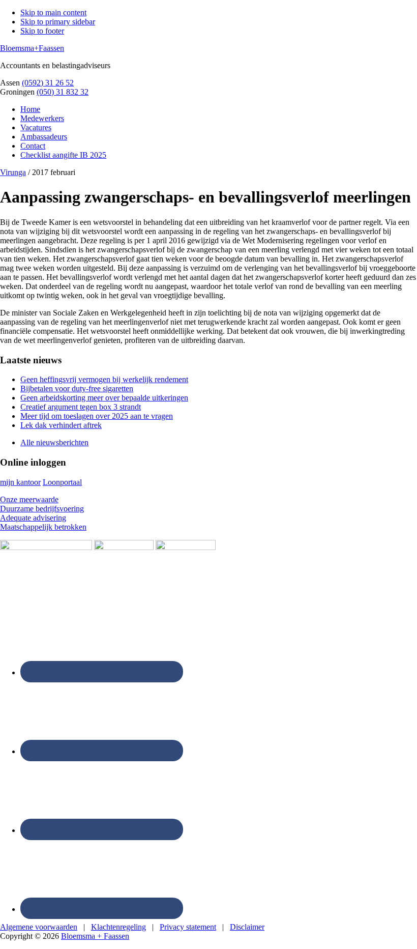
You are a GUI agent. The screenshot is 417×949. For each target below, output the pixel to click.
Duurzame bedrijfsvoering (42, 508)
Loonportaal (62, 482)
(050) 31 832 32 (62, 92)
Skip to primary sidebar (57, 21)
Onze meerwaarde (29, 499)
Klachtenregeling (118, 927)
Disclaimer (247, 927)
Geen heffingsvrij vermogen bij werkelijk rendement (104, 379)
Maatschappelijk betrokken (43, 527)
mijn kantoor (20, 482)
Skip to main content (53, 12)
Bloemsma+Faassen (32, 48)
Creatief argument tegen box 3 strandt (80, 406)
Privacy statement (188, 927)
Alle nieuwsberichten (54, 442)
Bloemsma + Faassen (95, 936)
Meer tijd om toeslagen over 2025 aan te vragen (96, 416)
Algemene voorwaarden (38, 927)
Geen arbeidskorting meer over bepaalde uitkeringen (104, 397)
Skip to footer (42, 30)
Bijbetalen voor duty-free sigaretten (76, 388)
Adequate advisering (33, 517)
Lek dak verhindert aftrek (61, 425)
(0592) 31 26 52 (48, 82)
